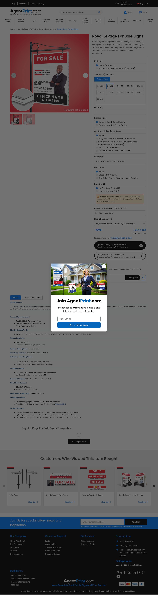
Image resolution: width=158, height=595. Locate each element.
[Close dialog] (104, 266)
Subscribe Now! (79, 325)
